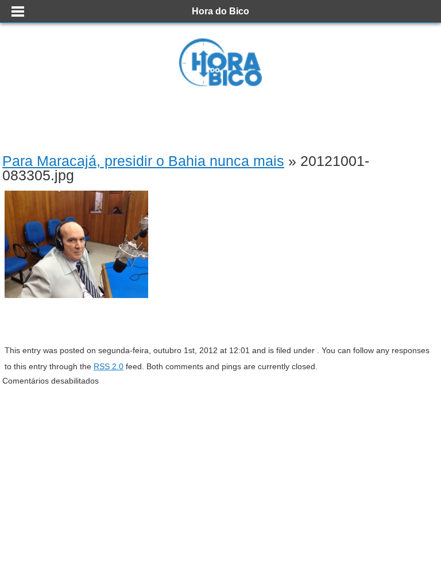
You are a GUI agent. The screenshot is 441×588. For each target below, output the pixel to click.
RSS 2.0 (108, 366)
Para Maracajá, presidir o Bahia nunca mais (143, 161)
